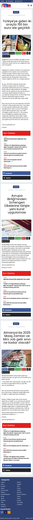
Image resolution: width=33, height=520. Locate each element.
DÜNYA (2, 484)
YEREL (2, 502)
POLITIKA (19, 500)
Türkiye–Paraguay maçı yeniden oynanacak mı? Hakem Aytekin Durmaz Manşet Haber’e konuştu (16, 458)
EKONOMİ (3, 486)
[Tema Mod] (31, 5)
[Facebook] (1, 512)
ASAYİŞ (18, 498)
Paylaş (5, 53)
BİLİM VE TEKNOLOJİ (21, 494)
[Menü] (28, 5)
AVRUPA (16, 12)
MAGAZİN (19, 492)
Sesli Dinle (7, 56)
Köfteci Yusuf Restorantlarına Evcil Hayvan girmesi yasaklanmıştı (15, 154)
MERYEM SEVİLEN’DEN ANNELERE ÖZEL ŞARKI (15, 140)
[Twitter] (5, 512)
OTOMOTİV (19, 504)
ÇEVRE (2, 498)
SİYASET (19, 488)
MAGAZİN (3, 504)
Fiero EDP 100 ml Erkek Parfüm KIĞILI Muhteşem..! (15, 167)
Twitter (8, 178)
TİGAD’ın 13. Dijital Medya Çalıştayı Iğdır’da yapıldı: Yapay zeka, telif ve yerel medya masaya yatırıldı (15, 147)
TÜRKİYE (3, 482)
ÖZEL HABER (20, 502)
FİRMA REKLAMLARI (5, 494)
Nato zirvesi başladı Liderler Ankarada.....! (13, 160)
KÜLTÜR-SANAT (4, 490)
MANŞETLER (19, 1)
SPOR (18, 486)
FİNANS (2, 488)
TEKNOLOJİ (3, 506)
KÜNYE (2, 1)
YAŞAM (18, 496)
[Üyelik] (32, 1)
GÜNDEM (19, 484)
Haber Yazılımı (29, 518)
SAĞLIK (18, 490)
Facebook (8, 173)
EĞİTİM (2, 496)
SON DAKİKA (10, 1)
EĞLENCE (3, 492)
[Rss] (9, 512)
